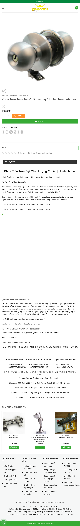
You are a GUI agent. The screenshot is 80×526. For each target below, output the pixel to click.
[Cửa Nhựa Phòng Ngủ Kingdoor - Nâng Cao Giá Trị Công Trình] (40, 7)
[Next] (78, 432)
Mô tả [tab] (4, 147)
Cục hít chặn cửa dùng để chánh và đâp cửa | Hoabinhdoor (40, 439)
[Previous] (1, 432)
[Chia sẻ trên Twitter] (11, 132)
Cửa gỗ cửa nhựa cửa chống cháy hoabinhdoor (43, 378)
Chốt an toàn (13, 437)
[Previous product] (3, 106)
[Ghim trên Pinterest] (18, 132)
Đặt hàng (18, 116)
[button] (3, 7)
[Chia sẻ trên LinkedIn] (22, 132)
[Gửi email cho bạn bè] (14, 132)
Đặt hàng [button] (13, 447)
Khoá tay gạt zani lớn (66, 437)
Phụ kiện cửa (23, 95)
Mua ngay (40, 121)
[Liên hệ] (3, 522)
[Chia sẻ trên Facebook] (7, 132)
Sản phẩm (13, 95)
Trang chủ (5, 95)
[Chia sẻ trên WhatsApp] (3, 132)
